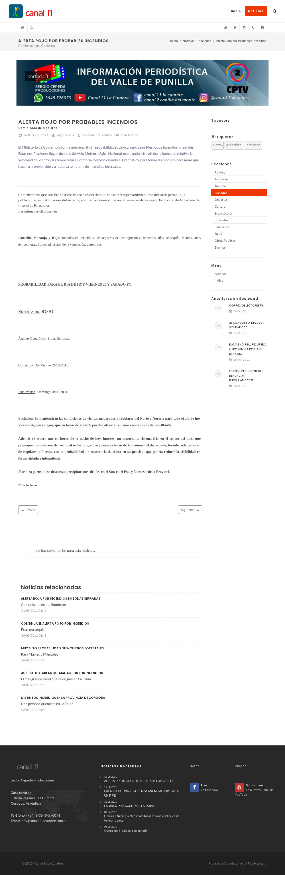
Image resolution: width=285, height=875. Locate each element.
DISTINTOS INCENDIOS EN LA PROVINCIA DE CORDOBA (63, 697)
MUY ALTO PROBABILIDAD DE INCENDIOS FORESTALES (62, 648)
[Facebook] (234, 28)
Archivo (220, 274)
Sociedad (205, 41)
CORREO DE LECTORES (244, 305)
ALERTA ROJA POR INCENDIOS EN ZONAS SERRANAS (60, 598)
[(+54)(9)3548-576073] (253, 28)
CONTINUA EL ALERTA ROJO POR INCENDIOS (55, 623)
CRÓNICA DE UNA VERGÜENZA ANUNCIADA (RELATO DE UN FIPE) (143, 791)
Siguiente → (190, 509)
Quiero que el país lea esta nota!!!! (126, 828)
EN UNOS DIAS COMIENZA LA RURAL (129, 804)
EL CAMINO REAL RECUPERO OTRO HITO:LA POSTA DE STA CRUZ (247, 349)
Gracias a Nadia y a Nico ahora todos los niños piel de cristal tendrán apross (142, 816)
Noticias (188, 41)
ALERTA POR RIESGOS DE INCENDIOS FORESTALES (138, 779)
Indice (219, 280)
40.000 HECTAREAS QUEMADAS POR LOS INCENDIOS (62, 673)
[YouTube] (225, 28)
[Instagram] (244, 28)
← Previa (28, 509)
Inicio (174, 41)
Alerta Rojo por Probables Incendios (241, 41)
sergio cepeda (65, 135)
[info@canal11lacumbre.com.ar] (262, 28)
